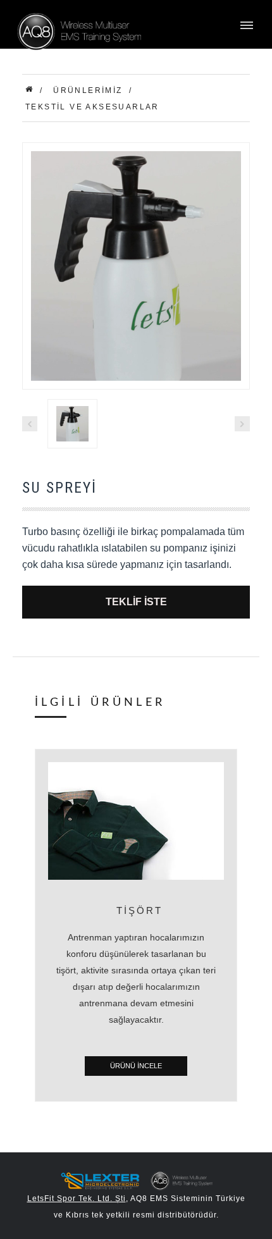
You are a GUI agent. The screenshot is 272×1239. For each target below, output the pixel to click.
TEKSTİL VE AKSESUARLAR (92, 106)
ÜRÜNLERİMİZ (87, 90)
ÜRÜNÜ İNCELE (136, 1065)
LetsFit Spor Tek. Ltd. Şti (76, 1198)
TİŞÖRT (139, 910)
